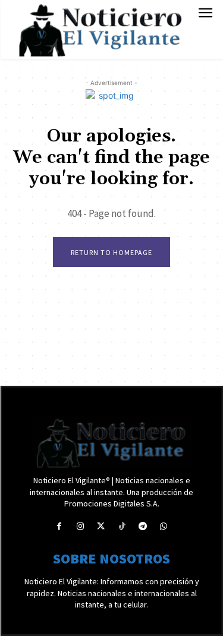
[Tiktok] (122, 526)
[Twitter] (100, 526)
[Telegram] (143, 526)
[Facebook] (59, 526)
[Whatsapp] (163, 526)
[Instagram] (80, 526)
